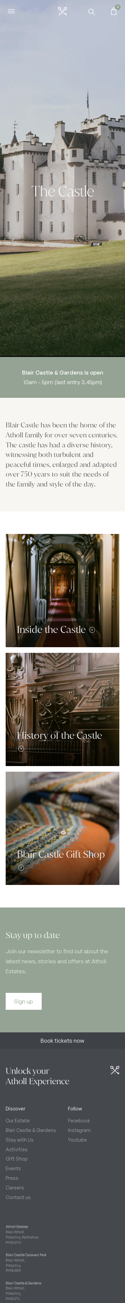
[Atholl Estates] (62, 11)
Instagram (79, 1130)
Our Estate (18, 1120)
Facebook (79, 1120)
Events (13, 1168)
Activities (17, 1149)
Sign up (23, 1001)
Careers (15, 1187)
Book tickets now (62, 1040)
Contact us (18, 1197)
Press (12, 1178)
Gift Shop (17, 1159)
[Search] (91, 11)
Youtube (77, 1140)
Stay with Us (20, 1140)
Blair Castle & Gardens (31, 1130)
